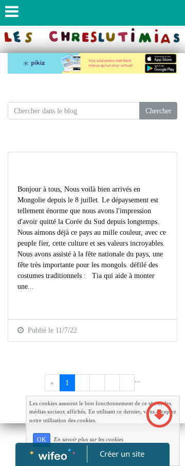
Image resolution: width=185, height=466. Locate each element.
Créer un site (122, 453)
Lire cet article (38, 304)
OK (41, 439)
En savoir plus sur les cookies (88, 439)
